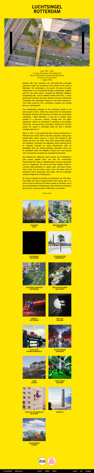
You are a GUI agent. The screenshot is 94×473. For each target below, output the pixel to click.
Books (55, 471)
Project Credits (47, 193)
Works (47, 471)
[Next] (83, 43)
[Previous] (11, 43)
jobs (81, 471)
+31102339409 (7, 471)
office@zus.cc (19, 471)
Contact (75, 471)
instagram (88, 471)
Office (40, 471)
